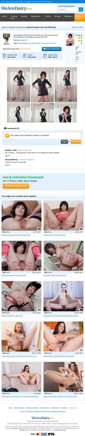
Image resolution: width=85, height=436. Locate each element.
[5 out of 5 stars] (29, 48)
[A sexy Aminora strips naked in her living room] (21, 336)
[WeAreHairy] (42, 418)
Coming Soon (14, 17)
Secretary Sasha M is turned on (55, 275)
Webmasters (55, 408)
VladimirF (23, 40)
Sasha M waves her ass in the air (13, 275)
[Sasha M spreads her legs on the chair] (21, 215)
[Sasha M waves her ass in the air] (21, 256)
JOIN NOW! (78, 17)
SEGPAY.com (23, 430)
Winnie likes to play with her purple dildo (58, 356)
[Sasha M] (70, 39)
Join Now (76, 141)
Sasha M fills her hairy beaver (54, 235)
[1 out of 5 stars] (20, 48)
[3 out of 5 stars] (25, 48)
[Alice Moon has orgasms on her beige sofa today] (21, 377)
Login (64, 141)
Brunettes (32, 43)
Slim (38, 43)
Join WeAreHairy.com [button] (15, 185)
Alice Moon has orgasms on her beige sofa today (19, 396)
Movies (58, 16)
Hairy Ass (44, 43)
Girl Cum (52, 43)
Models (24, 16)
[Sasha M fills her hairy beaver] (63, 215)
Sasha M (21, 27)
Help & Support (19, 408)
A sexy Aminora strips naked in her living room (19, 356)
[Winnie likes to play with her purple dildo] (63, 336)
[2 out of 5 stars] (22, 48)
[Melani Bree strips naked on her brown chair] (63, 377)
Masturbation (23, 43)
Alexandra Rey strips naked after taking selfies (60, 316)
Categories (35, 16)
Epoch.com (17, 428)
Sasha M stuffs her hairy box (12, 316)
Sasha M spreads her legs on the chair (15, 235)
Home (4, 16)
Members (69, 16)
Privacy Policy (45, 408)
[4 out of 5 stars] (27, 48)
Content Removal (59, 430)
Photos (48, 16)
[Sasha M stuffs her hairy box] (21, 296)
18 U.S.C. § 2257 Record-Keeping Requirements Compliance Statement (42, 411)
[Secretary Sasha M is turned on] (63, 256)
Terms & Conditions (32, 408)
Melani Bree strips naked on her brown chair (60, 396)
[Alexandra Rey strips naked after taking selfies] (63, 296)
